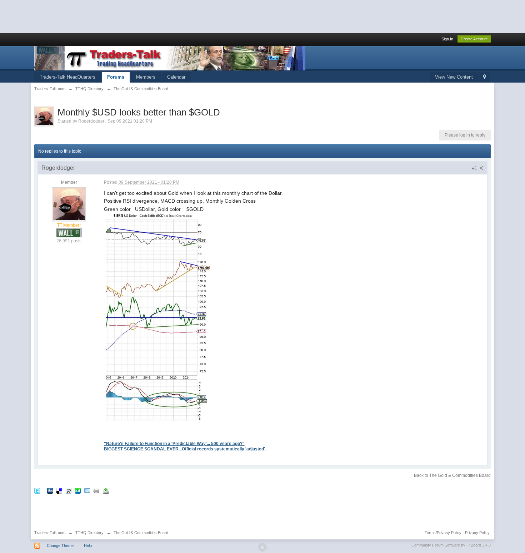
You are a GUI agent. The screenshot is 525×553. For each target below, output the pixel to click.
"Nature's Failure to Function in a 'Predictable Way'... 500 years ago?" (174, 443)
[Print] (96, 490)
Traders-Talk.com (49, 532)
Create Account (474, 39)
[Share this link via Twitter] (37, 490)
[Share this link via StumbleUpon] (78, 490)
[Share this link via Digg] (50, 490)
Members (145, 77)
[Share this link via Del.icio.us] (59, 490)
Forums (115, 77)
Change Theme (60, 545)
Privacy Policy (477, 532)
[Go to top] (262, 547)
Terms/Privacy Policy (443, 532)
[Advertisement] (130, 16)
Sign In (447, 39)
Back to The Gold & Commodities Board (452, 475)
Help (88, 545)
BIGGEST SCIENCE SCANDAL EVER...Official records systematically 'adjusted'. (185, 448)
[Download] (106, 490)
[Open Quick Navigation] (484, 77)
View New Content (454, 77)
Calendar (176, 77)
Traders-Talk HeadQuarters (67, 77)
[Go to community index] (169, 57)
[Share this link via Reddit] (68, 490)
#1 (475, 168)
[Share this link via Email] (87, 490)
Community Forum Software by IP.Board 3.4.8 (451, 545)
